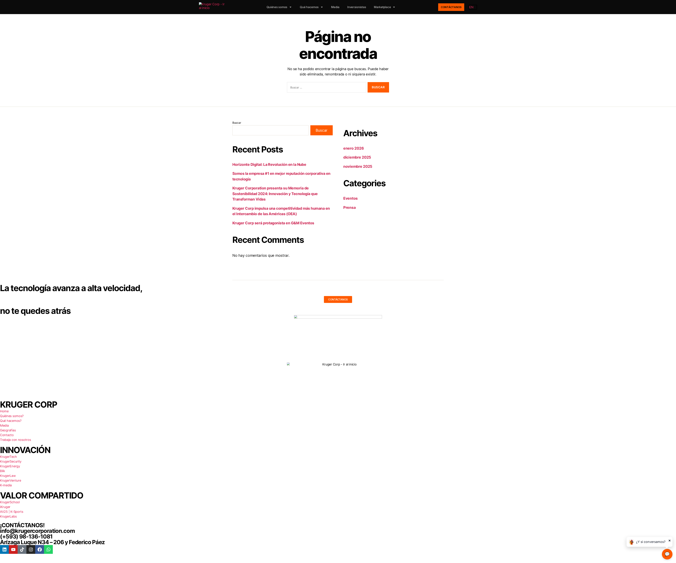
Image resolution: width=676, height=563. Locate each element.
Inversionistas (356, 7)
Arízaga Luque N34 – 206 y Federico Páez (52, 542)
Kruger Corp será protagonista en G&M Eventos (273, 223)
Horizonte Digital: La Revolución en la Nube (269, 164)
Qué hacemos (309, 7)
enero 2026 (353, 148)
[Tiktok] (22, 549)
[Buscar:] (326, 88)
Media (335, 7)
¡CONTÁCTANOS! (22, 525)
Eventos (350, 198)
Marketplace (382, 7)
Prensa (349, 207)
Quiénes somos (277, 7)
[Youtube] (13, 549)
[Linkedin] (4, 549)
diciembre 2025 (357, 157)
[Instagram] (30, 549)
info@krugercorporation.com (37, 530)
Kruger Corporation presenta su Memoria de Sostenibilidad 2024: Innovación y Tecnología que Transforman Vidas (275, 193)
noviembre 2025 (357, 166)
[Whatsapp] (48, 549)
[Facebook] (39, 549)
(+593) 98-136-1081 (26, 536)
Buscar (236, 122)
